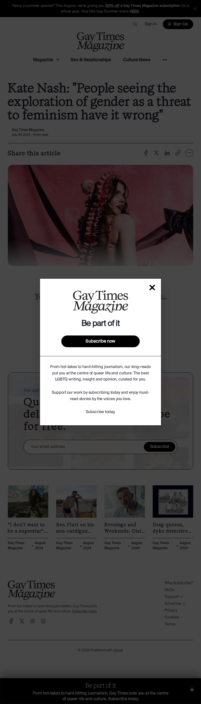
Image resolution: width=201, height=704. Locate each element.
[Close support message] (152, 287)
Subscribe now (100, 341)
